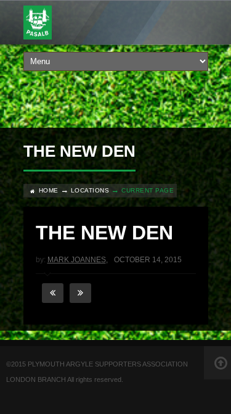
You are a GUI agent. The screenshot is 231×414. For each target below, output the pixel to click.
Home (49, 190)
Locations (90, 190)
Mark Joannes (76, 259)
